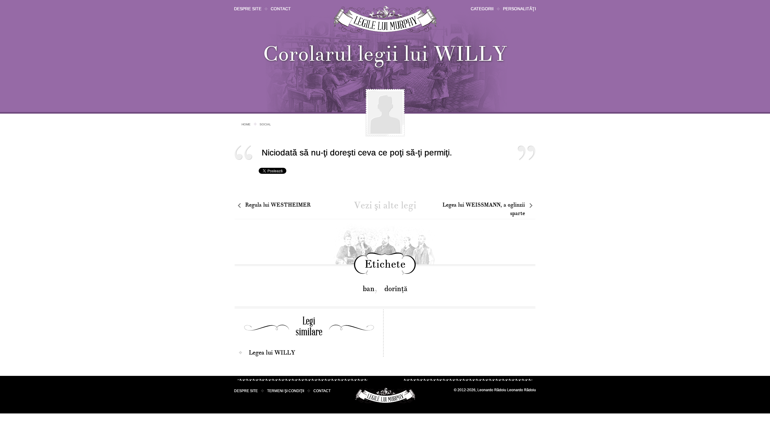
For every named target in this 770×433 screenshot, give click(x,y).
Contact (281, 8)
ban (368, 288)
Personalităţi (519, 8)
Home (246, 124)
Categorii (482, 8)
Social (265, 124)
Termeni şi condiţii (285, 391)
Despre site (247, 8)
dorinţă (396, 288)
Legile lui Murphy (385, 19)
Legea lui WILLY (272, 353)
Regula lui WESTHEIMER (278, 204)
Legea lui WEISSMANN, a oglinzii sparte (483, 209)
